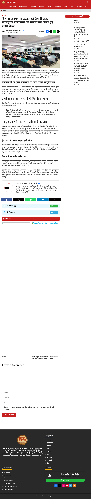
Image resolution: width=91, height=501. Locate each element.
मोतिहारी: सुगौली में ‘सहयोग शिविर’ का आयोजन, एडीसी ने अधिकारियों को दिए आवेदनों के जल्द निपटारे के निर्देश (81, 32)
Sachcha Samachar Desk (15, 30)
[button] (86, 7)
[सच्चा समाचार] (3, 2)
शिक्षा (49, 7)
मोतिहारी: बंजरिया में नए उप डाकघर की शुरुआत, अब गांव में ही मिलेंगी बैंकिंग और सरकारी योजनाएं (81, 67)
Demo (4, 357)
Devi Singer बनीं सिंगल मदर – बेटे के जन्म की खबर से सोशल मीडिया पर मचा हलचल (45, 358)
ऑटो (65, 7)
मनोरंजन (41, 7)
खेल (72, 7)
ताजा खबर (13, 7)
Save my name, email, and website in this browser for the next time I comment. (29, 408)
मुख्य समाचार (23, 7)
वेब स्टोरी (79, 7)
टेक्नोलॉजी (58, 7)
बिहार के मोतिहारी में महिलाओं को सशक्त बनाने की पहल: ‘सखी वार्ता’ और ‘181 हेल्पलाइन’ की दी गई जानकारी (81, 79)
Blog (5, 15)
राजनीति (33, 7)
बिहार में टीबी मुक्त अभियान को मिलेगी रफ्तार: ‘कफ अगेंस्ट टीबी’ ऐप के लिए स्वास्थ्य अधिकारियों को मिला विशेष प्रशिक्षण (81, 55)
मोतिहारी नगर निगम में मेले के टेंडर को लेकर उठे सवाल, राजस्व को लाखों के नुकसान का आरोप (81, 43)
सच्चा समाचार (11, 2)
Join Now (53, 206)
